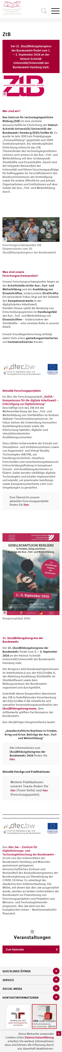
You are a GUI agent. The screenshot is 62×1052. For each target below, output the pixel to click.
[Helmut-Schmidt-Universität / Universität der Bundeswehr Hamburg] (10, 7)
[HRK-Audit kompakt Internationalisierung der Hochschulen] (44, 1016)
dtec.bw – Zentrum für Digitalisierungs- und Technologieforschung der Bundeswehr (28, 850)
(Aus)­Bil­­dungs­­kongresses (19, 708)
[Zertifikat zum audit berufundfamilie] (17, 1016)
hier (26, 504)
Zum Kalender (15, 949)
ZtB (6, 34)
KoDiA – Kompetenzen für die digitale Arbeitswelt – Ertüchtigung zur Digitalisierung (30, 400)
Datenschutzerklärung (39, 1037)
